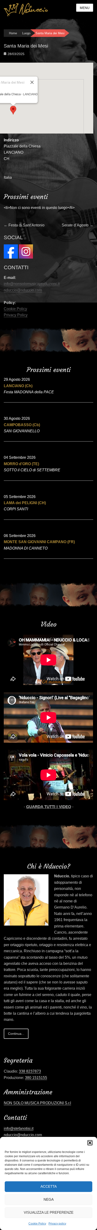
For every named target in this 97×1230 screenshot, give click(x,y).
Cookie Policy (37, 1223)
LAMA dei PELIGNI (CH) (25, 503)
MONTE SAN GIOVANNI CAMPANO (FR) (39, 542)
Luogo (26, 33)
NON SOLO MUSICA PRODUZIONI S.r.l (37, 1103)
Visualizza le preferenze (48, 1212)
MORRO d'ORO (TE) (21, 464)
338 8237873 (30, 1071)
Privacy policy (57, 1223)
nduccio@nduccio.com (23, 290)
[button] (90, 1142)
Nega (49, 1199)
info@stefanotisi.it (18, 1128)
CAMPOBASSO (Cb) (22, 425)
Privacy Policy (16, 315)
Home (13, 33)
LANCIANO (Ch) (18, 386)
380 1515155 (36, 1078)
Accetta (48, 1186)
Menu (84, 8)
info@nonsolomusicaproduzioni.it (32, 284)
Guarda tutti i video (48, 807)
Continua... (16, 1033)
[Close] (32, 82)
